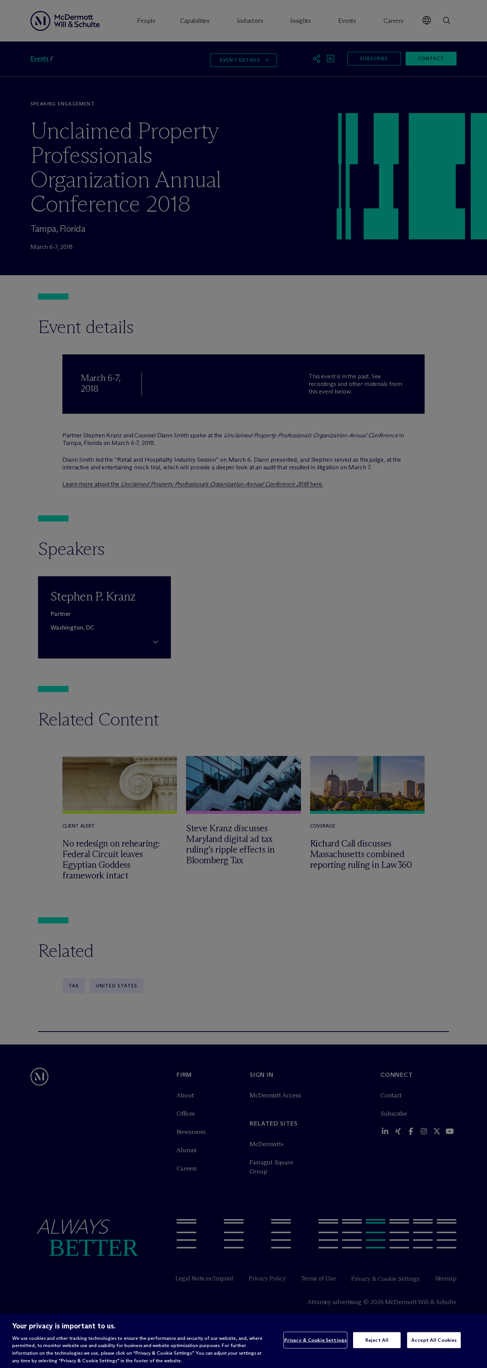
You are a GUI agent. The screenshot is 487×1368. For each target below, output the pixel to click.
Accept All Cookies (434, 1340)
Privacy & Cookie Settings (315, 1340)
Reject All (376, 1340)
